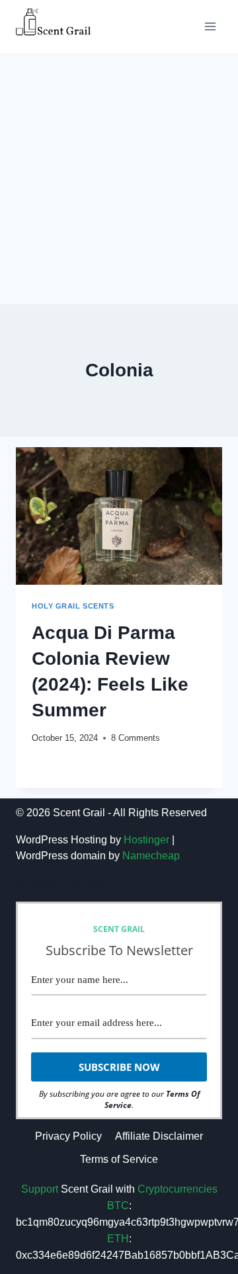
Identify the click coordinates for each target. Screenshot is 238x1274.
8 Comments (135, 738)
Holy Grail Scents (73, 606)
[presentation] (119, 516)
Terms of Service (119, 1159)
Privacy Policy (68, 1136)
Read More (66, 764)
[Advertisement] (119, 179)
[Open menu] (210, 26)
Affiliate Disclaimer (159, 1136)
